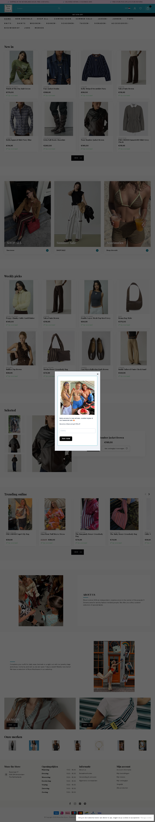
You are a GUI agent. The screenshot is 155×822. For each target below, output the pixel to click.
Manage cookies (146, 818)
